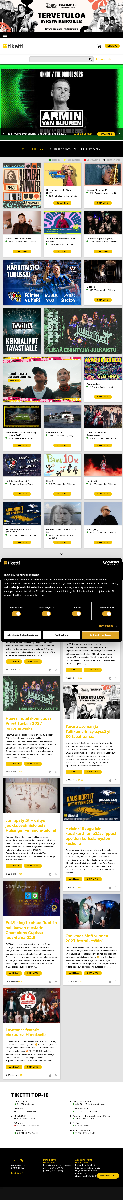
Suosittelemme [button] (35, 149)
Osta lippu (33, 661)
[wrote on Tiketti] (31, 693)
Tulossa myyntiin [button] (64, 149)
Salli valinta (61, 635)
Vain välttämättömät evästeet (23, 635)
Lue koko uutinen (83, 133)
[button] (4, 134)
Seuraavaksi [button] (92, 149)
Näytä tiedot (106, 625)
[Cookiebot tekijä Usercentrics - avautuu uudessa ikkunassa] (105, 562)
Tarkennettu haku (103, 59)
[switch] (46, 613)
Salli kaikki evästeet (100, 635)
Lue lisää (14, 661)
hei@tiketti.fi (17, 1173)
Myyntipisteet (108, 1175)
